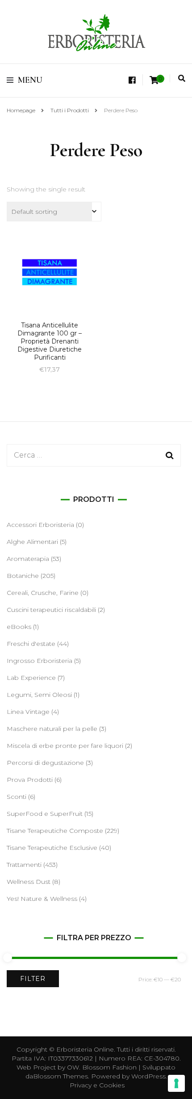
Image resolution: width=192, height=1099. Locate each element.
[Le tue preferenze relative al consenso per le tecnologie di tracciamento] (176, 1083)
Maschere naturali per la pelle (52, 729)
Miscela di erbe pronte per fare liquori (65, 746)
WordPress (148, 1076)
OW (73, 1067)
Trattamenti (24, 865)
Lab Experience (31, 678)
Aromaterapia (28, 559)
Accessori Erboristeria (40, 525)
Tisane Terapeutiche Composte (55, 831)
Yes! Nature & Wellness (42, 899)
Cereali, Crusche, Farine (43, 593)
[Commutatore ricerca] (181, 78)
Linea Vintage (28, 712)
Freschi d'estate (31, 644)
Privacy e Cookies (97, 1085)
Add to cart (49, 286)
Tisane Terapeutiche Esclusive (52, 848)
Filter (33, 979)
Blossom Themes (60, 1076)
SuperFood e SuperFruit (45, 814)
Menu (30, 80)
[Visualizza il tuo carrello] (154, 80)
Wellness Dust (28, 882)
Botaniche (23, 576)
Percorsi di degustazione (45, 763)
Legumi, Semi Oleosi (39, 695)
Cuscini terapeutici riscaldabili (51, 610)
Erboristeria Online (85, 1049)
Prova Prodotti (30, 780)
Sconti (16, 797)
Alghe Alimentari (32, 542)
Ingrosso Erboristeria (39, 661)
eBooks (19, 627)
